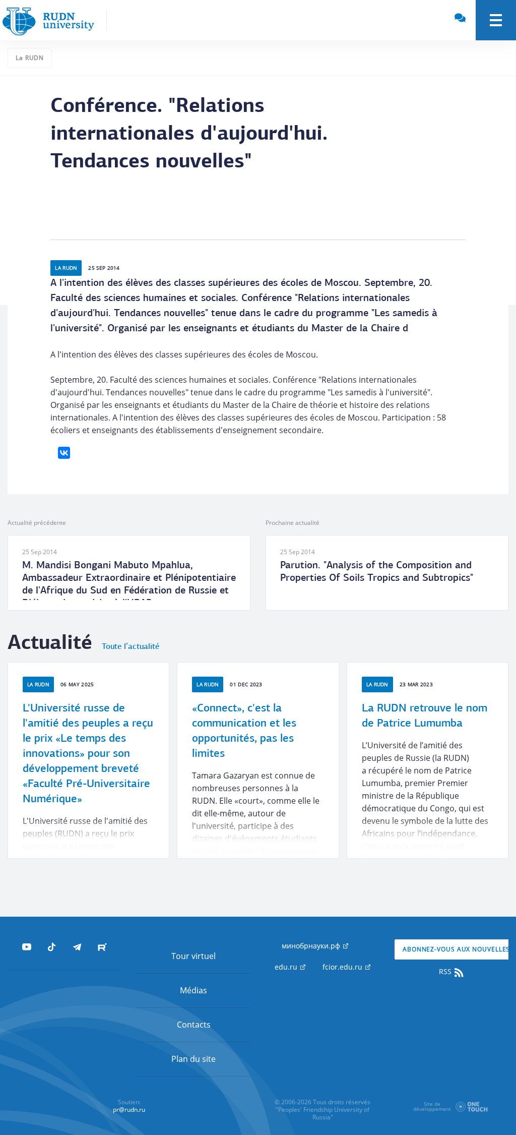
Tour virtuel (193, 956)
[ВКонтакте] (64, 453)
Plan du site (193, 1059)
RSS (446, 971)
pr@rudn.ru (129, 1109)
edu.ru (287, 967)
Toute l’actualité (130, 647)
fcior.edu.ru (343, 967)
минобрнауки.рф (312, 945)
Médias (193, 990)
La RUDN (30, 57)
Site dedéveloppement (432, 1106)
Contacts (194, 1025)
